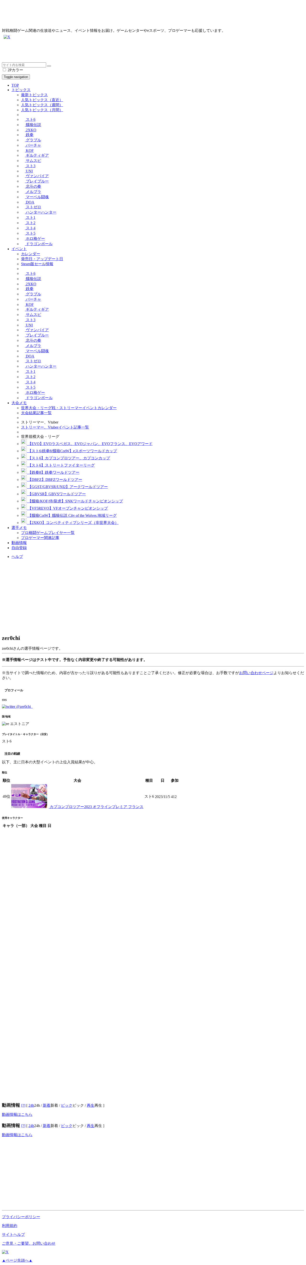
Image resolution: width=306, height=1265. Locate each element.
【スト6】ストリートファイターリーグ (61, 465)
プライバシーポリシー (21, 1217)
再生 (90, 1105)
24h (31, 1105)
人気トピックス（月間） (42, 110)
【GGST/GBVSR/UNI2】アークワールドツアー (67, 487)
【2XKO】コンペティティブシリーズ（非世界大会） (73, 523)
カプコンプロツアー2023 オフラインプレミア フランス (96, 807)
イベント (19, 249)
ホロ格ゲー (35, 238)
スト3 (30, 166)
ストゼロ (33, 207)
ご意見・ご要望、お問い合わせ (28, 1243)
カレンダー (30, 254)
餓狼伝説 (33, 125)
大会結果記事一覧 (36, 413)
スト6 (30, 119)
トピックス (21, 90)
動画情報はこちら (17, 1114)
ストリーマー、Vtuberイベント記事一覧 (55, 427)
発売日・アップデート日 (42, 259)
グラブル (33, 140)
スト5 (30, 233)
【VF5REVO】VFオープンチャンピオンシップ (67, 508)
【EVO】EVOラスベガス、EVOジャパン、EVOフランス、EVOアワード (90, 444)
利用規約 (9, 1226)
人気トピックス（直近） (42, 100)
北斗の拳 (33, 186)
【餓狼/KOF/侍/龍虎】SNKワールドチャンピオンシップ (75, 501)
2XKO (30, 130)
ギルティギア (37, 155)
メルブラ (33, 192)
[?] (23, 1105)
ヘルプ (17, 557)
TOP (15, 85)
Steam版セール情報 (37, 264)
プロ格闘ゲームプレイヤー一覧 (48, 533)
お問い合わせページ (256, 673)
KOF (29, 150)
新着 (46, 1105)
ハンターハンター (40, 212)
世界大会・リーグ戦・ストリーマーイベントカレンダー (69, 408)
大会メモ (19, 403)
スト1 (30, 217)
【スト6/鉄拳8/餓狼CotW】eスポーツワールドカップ (72, 451)
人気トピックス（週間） (42, 105)
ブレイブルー (37, 181)
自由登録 (19, 548)
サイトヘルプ (13, 1234)
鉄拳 (29, 135)
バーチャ (33, 145)
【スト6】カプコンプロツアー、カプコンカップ (68, 458)
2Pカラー (15, 70)
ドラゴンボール (39, 244)
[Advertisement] (145, 51)
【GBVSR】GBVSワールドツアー (56, 494)
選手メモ (19, 528)
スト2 (30, 223)
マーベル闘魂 (37, 197)
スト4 (30, 228)
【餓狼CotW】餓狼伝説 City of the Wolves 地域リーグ (72, 515)
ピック (66, 1105)
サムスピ (33, 161)
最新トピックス (34, 95)
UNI (29, 171)
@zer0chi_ (24, 706)
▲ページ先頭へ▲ (17, 1260)
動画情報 (19, 543)
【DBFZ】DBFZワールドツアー (54, 480)
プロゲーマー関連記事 (40, 538)
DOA (29, 202)
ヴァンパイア (37, 176)
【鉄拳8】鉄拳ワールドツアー (53, 472)
